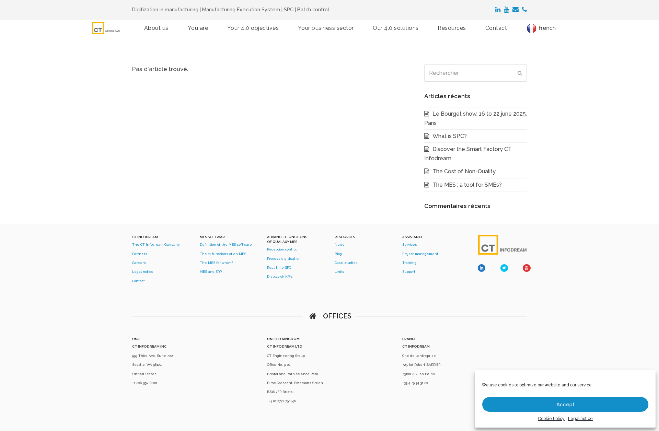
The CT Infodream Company (156, 244)
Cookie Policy (551, 418)
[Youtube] (506, 9)
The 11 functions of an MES (223, 254)
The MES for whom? (216, 263)
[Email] (515, 9)
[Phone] (524, 9)
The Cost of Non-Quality (464, 171)
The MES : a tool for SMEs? (467, 185)
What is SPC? (449, 136)
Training (409, 263)
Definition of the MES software (226, 244)
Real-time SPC (279, 267)
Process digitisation (284, 258)
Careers (139, 263)
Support (408, 271)
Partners (139, 254)
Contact (138, 281)
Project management (420, 254)
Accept (565, 404)
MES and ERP (211, 271)
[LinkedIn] (497, 9)
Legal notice (580, 418)
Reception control (282, 249)
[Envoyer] (520, 73)
